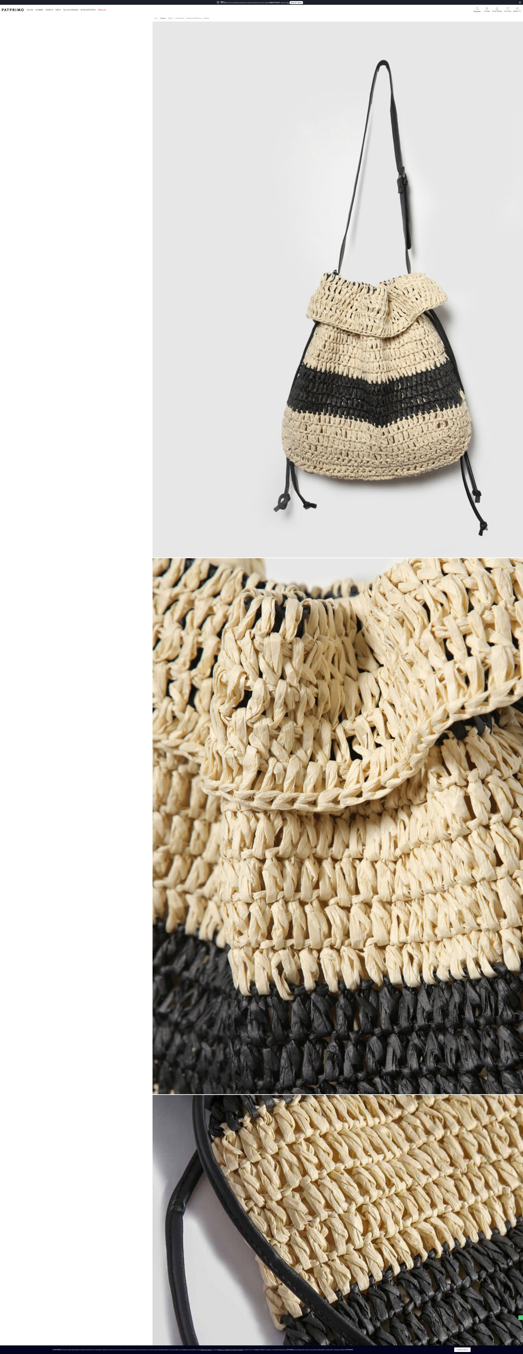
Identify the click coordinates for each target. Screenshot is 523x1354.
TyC (287, 2)
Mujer (30, 10)
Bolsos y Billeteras (194, 18)
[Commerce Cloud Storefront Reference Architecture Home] (13, 10)
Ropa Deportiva (88, 10)
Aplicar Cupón (296, 2)
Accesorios (180, 18)
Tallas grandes (70, 10)
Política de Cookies (206, 1350)
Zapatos (49, 10)
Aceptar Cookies (462, 1350)
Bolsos (206, 18)
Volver (163, 18)
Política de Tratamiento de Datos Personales (230, 1350)
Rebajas (102, 10)
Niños (58, 10)
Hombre (39, 10)
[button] (487, 9)
